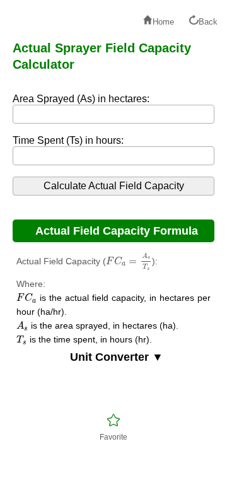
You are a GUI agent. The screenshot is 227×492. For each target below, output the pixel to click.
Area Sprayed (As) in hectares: (81, 98)
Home (163, 21)
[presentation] (129, 261)
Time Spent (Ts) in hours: (68, 140)
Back (208, 21)
